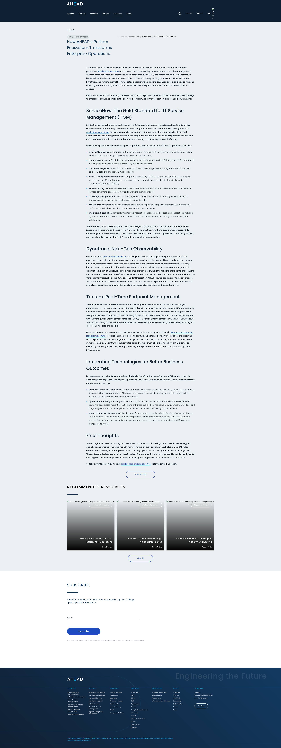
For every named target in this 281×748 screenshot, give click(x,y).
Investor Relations (201, 698)
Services (82, 13)
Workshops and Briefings (161, 701)
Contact (199, 13)
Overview (176, 692)
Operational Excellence (76, 714)
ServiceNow (135, 725)
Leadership (177, 701)
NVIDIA (133, 716)
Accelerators (157, 698)
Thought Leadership (159, 692)
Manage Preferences (84, 740)
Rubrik (133, 722)
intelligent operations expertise (136, 464)
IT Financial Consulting (97, 695)
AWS (132, 695)
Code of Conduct (119, 738)
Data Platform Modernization (73, 701)
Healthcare (114, 695)
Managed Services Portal (204, 695)
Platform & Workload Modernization (75, 706)
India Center (177, 704)
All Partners (135, 692)
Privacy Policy (116, 640)
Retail (112, 710)
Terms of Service (132, 640)
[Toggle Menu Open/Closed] (212, 3)
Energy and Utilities (117, 713)
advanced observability (114, 256)
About (128, 13)
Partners (105, 13)
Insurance (113, 698)
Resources (117, 13)
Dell (132, 701)
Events (175, 707)
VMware (134, 728)
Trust (128, 738)
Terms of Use (106, 738)
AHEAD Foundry (94, 704)
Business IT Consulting (97, 692)
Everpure (134, 707)
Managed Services (95, 698)
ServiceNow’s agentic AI (97, 132)
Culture (176, 695)
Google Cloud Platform (139, 710)
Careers (189, 13)
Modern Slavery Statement (140, 738)
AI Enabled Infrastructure (77, 697)
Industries (94, 13)
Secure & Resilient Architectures (74, 710)
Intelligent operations (108, 71)
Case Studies (157, 695)
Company (199, 688)
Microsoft (134, 713)
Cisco (133, 698)
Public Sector (114, 704)
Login (209, 13)
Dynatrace (135, 704)
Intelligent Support (95, 701)
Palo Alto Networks (138, 719)
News (175, 710)
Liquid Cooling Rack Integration (96, 713)
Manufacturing (115, 707)
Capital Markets (116, 692)
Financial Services (116, 701)
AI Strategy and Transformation (73, 693)
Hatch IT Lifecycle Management (95, 708)
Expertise (70, 13)
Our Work (176, 698)
